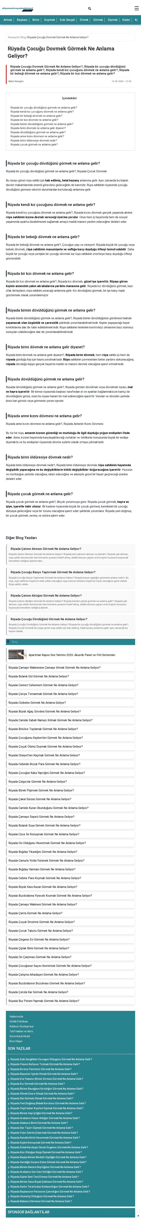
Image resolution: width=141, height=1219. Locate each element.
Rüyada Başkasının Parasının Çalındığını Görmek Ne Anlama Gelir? (50, 1191)
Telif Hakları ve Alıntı (21, 1031)
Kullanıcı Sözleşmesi (22, 1026)
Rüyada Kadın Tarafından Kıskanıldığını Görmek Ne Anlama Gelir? (49, 1186)
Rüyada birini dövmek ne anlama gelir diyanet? (38, 128)
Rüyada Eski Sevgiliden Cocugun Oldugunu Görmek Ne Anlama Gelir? (51, 1059)
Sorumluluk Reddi (20, 1036)
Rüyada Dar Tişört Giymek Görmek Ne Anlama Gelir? (41, 1127)
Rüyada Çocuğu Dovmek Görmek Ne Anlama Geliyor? (57, 37)
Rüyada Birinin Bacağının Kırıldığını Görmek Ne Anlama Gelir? (46, 1088)
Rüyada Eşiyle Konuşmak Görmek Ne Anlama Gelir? (40, 1142)
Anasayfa (13, 37)
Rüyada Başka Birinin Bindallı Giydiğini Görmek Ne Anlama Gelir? (48, 1157)
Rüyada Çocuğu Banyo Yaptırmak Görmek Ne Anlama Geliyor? (53, 572)
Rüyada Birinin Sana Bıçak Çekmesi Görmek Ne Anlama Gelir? (46, 1181)
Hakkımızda (16, 1016)
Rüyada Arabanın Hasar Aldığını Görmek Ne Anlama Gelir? (45, 1118)
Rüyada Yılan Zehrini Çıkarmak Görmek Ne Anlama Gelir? (44, 1132)
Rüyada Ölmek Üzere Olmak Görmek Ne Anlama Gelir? (42, 1093)
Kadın (126, 20)
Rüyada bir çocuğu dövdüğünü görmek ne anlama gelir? (44, 107)
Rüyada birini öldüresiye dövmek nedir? (34, 140)
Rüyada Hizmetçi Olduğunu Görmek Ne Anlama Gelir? (42, 1196)
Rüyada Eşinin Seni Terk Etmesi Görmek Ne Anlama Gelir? (44, 1176)
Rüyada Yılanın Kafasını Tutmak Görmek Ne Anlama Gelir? (45, 1064)
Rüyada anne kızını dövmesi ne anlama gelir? (37, 136)
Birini (35, 20)
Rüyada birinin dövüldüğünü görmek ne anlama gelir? (42, 124)
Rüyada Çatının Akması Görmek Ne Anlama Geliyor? (46, 549)
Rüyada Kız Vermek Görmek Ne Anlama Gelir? (37, 1083)
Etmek (84, 20)
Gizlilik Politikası (19, 1021)
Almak (7, 20)
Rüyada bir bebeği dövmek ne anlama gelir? (36, 115)
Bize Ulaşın (16, 1041)
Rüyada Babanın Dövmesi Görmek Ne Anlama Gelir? (41, 1201)
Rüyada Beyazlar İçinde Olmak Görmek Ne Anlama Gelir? (44, 1073)
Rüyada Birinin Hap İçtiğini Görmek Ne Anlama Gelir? (41, 1113)
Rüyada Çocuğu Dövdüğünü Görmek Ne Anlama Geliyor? (49, 619)
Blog (23, 37)
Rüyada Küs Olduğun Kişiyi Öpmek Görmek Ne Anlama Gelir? (46, 1152)
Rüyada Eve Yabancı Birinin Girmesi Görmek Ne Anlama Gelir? (46, 1078)
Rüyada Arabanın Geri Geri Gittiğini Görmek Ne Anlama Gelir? (46, 1171)
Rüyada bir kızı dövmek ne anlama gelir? (34, 120)
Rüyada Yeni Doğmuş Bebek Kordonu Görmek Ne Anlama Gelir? (48, 1103)
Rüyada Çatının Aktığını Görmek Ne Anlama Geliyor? (46, 595)
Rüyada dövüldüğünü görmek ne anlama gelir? (38, 132)
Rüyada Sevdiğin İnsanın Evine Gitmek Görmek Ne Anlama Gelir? (48, 1162)
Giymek (113, 20)
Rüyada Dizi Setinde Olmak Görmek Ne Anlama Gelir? (41, 1098)
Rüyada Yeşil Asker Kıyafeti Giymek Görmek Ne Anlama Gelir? (47, 1108)
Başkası (22, 20)
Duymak (49, 20)
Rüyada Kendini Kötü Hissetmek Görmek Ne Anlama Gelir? (45, 1137)
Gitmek (98, 20)
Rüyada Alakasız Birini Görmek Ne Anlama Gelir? (39, 1122)
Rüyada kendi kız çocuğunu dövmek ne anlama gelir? (42, 111)
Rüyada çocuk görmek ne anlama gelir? (34, 144)
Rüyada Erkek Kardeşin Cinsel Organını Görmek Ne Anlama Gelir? (49, 1147)
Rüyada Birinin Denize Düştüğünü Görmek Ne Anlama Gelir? (45, 1167)
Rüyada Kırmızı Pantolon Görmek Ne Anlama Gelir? (41, 1069)
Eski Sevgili (67, 20)
